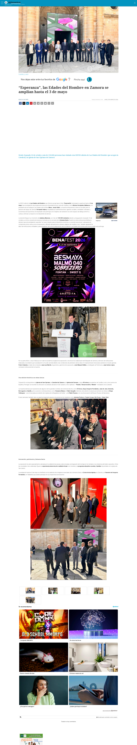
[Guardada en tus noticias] (41, 103)
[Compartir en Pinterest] (31, 103)
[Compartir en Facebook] (20, 103)
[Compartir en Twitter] (24, 103)
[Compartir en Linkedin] (27, 103)
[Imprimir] (34, 103)
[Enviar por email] (38, 103)
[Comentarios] (45, 103)
